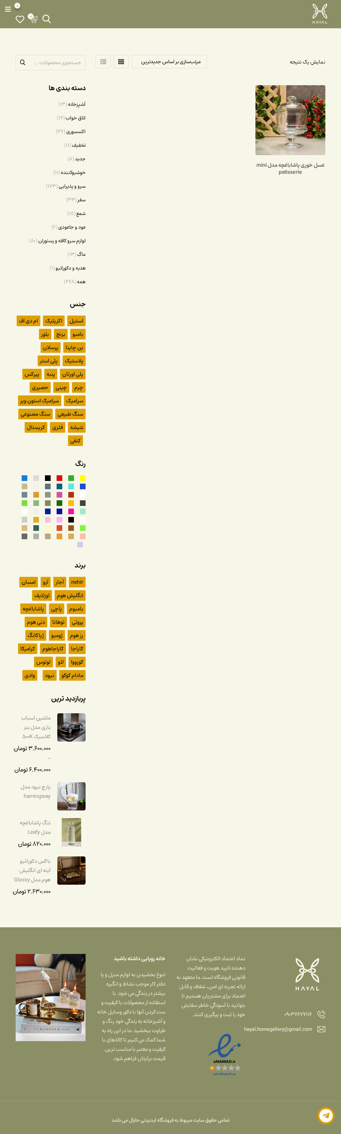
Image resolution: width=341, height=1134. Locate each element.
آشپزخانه (77, 104)
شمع (81, 213)
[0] (20, 19)
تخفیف (79, 145)
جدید (80, 158)
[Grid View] (121, 61)
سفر (82, 199)
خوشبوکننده (73, 172)
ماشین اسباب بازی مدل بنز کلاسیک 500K (36, 727)
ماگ (81, 254)
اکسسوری (76, 131)
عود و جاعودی (72, 227)
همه (81, 281)
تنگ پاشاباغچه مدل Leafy (35, 827)
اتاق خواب (76, 117)
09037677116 (298, 1015)
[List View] (103, 61)
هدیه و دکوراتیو (71, 268)
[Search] (47, 19)
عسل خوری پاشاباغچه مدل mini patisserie (290, 168)
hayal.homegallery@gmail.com (278, 1029)
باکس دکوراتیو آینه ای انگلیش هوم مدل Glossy (32, 870)
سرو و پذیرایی (72, 186)
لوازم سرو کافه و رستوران (62, 240)
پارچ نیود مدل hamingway (36, 791)
